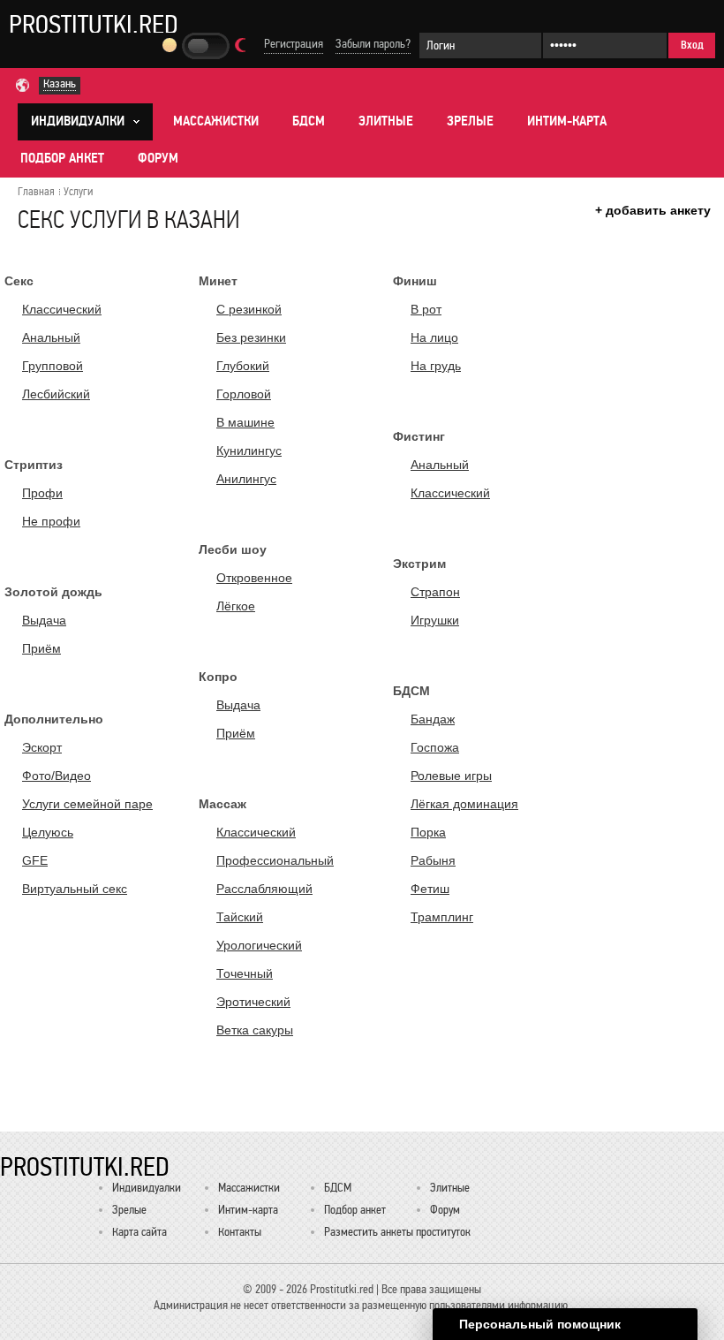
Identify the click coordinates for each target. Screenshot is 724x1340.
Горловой (243, 394)
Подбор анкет (62, 158)
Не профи (51, 521)
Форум (158, 158)
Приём (41, 648)
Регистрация (293, 43)
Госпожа (435, 747)
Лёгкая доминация (464, 804)
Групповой (52, 366)
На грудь (436, 366)
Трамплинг (442, 917)
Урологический (259, 945)
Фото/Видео (56, 775)
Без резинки (251, 337)
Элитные (385, 121)
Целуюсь (47, 832)
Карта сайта (139, 1231)
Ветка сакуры (254, 1030)
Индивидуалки (146, 1187)
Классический (62, 309)
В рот (426, 309)
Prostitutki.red (93, 23)
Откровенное (254, 578)
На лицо (434, 337)
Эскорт (42, 747)
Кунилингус (249, 450)
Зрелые (470, 121)
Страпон (435, 592)
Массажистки (216, 121)
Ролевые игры (451, 775)
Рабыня (433, 860)
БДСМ (308, 121)
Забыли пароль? (373, 43)
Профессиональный (275, 860)
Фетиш (430, 889)
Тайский (239, 917)
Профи (42, 493)
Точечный (244, 973)
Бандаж (433, 719)
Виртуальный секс (74, 889)
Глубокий (242, 366)
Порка (428, 832)
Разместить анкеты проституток (397, 1231)
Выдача (44, 620)
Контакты (239, 1231)
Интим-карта (567, 121)
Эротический (253, 1002)
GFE (35, 860)
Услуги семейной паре (87, 804)
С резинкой (249, 309)
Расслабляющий (264, 889)
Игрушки (435, 620)
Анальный (51, 337)
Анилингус (246, 479)
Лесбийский (56, 394)
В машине (245, 422)
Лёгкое (235, 606)
